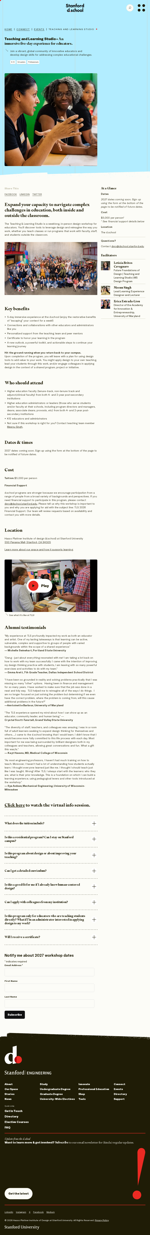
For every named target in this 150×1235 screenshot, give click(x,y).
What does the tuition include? (24, 823)
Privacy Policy (102, 1220)
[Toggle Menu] (141, 8)
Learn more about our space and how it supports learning (39, 549)
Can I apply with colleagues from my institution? (36, 902)
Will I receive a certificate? (22, 937)
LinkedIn (25, 194)
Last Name (11, 996)
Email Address (14, 965)
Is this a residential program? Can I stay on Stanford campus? (39, 839)
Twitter (37, 194)
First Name (11, 981)
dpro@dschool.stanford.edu (21, 503)
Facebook (11, 194)
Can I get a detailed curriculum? (25, 871)
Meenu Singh (15, 426)
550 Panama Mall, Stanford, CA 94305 (28, 542)
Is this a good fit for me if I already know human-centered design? (42, 886)
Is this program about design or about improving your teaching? (40, 855)
